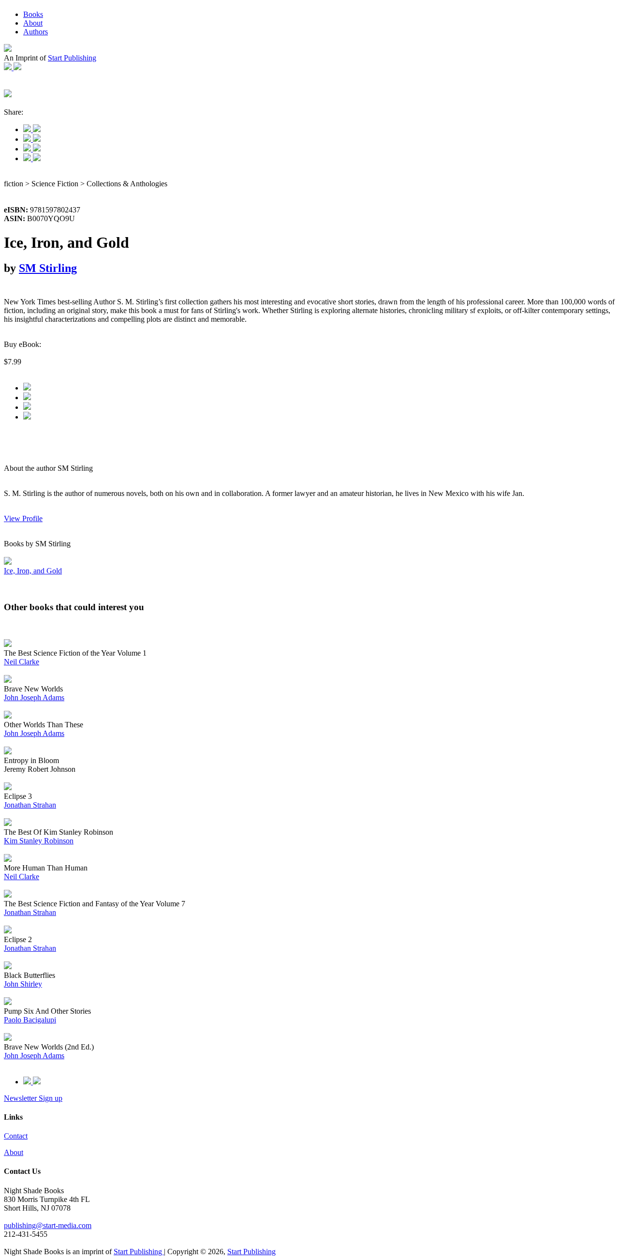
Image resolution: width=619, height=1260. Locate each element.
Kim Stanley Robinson (39, 841)
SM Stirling (48, 268)
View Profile (23, 518)
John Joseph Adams (34, 697)
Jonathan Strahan (30, 805)
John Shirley (23, 984)
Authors (35, 32)
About (33, 23)
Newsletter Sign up (33, 1098)
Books (33, 14)
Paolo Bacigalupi (30, 1020)
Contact (16, 1136)
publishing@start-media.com (47, 1225)
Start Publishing (72, 58)
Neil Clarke (21, 662)
